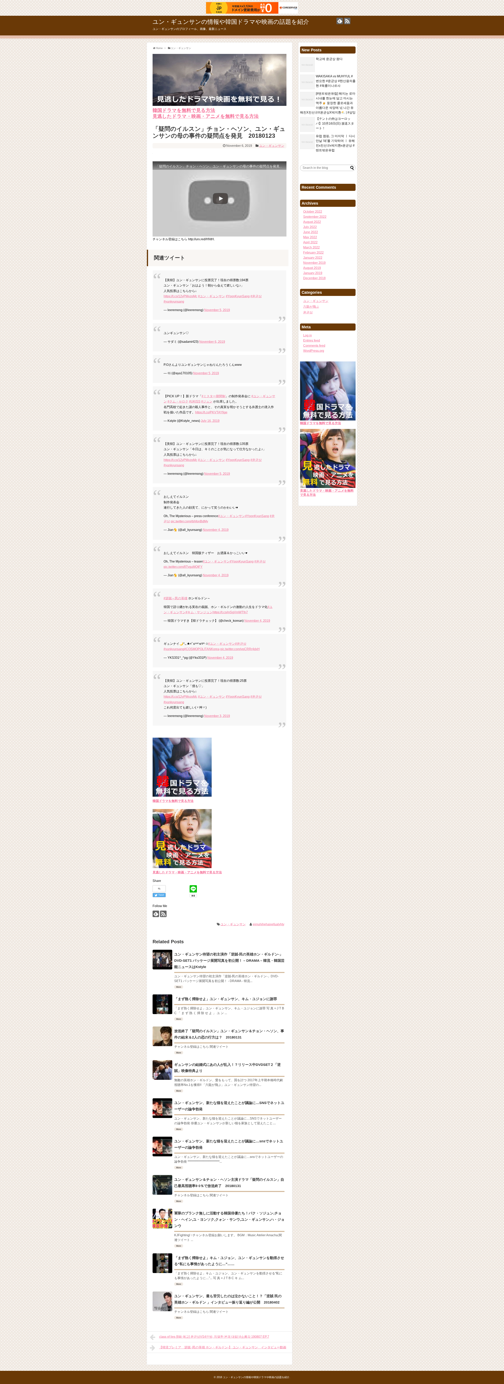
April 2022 (310, 242)
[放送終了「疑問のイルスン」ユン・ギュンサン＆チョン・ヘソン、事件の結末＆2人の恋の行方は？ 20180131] (162, 1036)
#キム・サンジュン (199, 612)
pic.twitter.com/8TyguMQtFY (183, 566)
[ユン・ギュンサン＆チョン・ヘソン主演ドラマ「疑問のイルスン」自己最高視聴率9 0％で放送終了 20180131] (162, 1185)
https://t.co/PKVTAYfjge (211, 412)
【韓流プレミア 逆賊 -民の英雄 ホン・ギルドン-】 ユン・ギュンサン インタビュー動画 (222, 1347)
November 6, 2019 (212, 341)
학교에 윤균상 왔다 (329, 59)
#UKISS (194, 401)
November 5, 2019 (217, 310)
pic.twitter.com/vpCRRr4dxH (240, 649)
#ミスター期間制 (213, 396)
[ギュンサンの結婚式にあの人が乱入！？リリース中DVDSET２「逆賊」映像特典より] (162, 1070)
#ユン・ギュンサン (211, 296)
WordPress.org (313, 350)
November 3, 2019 (217, 716)
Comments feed (314, 345)
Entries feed (311, 340)
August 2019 (312, 268)
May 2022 (310, 237)
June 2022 (310, 232)
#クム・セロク (178, 401)
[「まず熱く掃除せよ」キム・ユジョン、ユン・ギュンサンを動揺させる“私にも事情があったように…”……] (162, 1263)
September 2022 (314, 216)
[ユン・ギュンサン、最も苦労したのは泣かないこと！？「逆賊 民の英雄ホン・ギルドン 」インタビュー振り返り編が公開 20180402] (162, 1301)
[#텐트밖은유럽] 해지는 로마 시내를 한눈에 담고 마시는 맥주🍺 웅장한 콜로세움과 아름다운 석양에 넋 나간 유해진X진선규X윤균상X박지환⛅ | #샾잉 (328, 103)
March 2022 (311, 247)
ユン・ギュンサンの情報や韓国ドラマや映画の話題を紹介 (231, 21)
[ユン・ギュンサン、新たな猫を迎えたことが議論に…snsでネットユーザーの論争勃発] (162, 1146)
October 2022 (312, 211)
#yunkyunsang (174, 301)
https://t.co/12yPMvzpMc (180, 296)
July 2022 (310, 227)
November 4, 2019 (216, 529)
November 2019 (314, 262)
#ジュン (206, 401)
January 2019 (312, 273)
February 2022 (313, 252)
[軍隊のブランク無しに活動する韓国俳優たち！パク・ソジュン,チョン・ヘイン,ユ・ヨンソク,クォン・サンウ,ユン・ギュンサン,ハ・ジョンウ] (162, 1218)
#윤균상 (256, 296)
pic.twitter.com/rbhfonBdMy (189, 521)
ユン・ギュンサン (271, 145)
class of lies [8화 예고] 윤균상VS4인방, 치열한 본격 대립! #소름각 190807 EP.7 (214, 1336)
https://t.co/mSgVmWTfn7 (230, 612)
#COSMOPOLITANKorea (202, 649)
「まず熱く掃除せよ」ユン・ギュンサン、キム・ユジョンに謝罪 (225, 999)
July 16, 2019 (210, 420)
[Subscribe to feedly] (339, 21)
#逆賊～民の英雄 (175, 598)
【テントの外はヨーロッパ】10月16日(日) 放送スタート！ (335, 123)
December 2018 (314, 278)
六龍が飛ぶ (311, 306)
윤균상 (308, 312)
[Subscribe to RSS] (347, 21)
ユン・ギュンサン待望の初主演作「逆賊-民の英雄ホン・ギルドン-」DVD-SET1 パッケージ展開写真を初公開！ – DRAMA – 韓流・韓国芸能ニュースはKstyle (229, 960)
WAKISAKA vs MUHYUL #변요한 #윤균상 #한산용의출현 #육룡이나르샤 (336, 81)
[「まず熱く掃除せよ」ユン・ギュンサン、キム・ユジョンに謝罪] (162, 1004)
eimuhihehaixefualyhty (268, 924)
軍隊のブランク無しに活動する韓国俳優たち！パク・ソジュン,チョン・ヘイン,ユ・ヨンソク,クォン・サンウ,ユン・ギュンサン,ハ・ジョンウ (229, 1219)
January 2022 (312, 257)
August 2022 (312, 222)
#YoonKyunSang (238, 296)
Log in (307, 335)
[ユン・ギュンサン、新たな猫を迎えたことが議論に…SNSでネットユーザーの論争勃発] (162, 1108)
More (178, 987)
